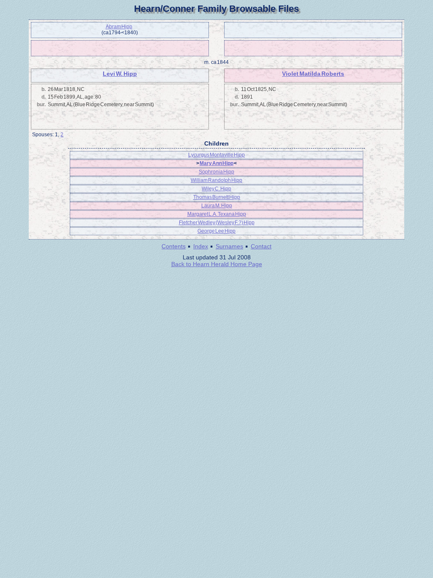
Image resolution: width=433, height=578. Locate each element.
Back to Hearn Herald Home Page (216, 264)
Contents (174, 246)
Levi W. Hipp (120, 73)
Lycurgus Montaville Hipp (216, 155)
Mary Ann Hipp (216, 163)
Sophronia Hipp (216, 172)
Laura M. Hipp (216, 206)
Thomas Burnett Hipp (216, 197)
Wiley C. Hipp (216, 189)
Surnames (229, 246)
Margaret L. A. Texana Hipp (216, 214)
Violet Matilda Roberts (313, 73)
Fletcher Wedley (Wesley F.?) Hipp (217, 223)
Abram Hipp (119, 27)
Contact (261, 246)
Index (200, 246)
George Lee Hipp (216, 231)
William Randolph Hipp (216, 180)
